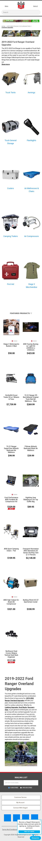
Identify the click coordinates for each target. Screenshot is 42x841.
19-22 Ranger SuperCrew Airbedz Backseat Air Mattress (11, 449)
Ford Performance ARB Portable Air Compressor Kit (11, 500)
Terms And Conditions (9, 829)
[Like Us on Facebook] (7, 817)
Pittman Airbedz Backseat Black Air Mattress (31, 448)
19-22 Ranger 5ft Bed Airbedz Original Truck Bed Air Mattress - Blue (30, 398)
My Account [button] (20, 802)
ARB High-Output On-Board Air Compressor (11, 602)
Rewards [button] (35, 838)
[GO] (35, 782)
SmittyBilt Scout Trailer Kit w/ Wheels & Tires (11, 397)
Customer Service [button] (20, 797)
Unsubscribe (27, 788)
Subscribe (14, 788)
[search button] (37, 12)
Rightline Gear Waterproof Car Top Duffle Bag (30, 500)
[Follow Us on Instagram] (34, 817)
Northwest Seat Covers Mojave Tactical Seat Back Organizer (11, 654)
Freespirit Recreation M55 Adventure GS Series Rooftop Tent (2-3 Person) (31, 552)
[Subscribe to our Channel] (16, 817)
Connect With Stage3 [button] (20, 808)
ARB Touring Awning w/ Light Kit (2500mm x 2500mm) (30, 347)
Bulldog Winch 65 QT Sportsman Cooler (31, 601)
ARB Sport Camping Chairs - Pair (11, 550)
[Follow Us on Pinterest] (25, 817)
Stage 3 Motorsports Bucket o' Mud (11, 345)
